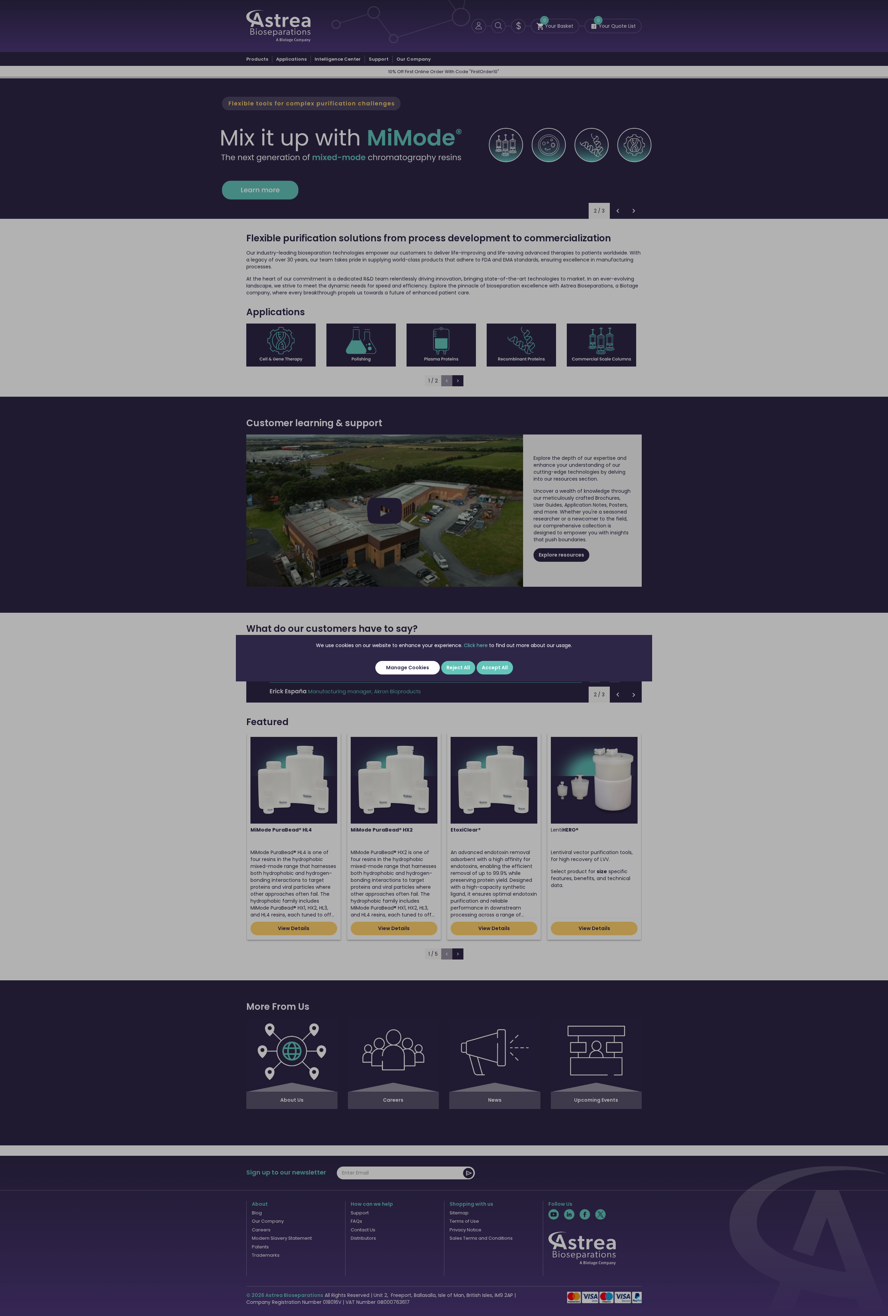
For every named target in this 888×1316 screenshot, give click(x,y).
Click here (476, 645)
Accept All (495, 667)
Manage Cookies (407, 667)
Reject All (458, 667)
